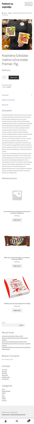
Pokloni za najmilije (7, 5)
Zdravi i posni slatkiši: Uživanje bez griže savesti (14, 341)
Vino (3, 395)
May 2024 (4, 371)
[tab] (17, 95)
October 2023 (5, 379)
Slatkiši (9, 13)
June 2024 (4, 369)
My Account (5, 421)
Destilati (4, 400)
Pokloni (4, 393)
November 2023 (6, 377)
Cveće (3, 389)
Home (5, 13)
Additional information (8, 100)
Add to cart (13, 77)
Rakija (3, 397)
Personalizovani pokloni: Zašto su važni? (12, 336)
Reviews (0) (5, 105)
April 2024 (4, 373)
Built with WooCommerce (18, 414)
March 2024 (5, 375)
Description (5, 95)
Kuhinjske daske (6, 391)
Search (3, 322)
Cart (26, 420)
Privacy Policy (6, 414)
